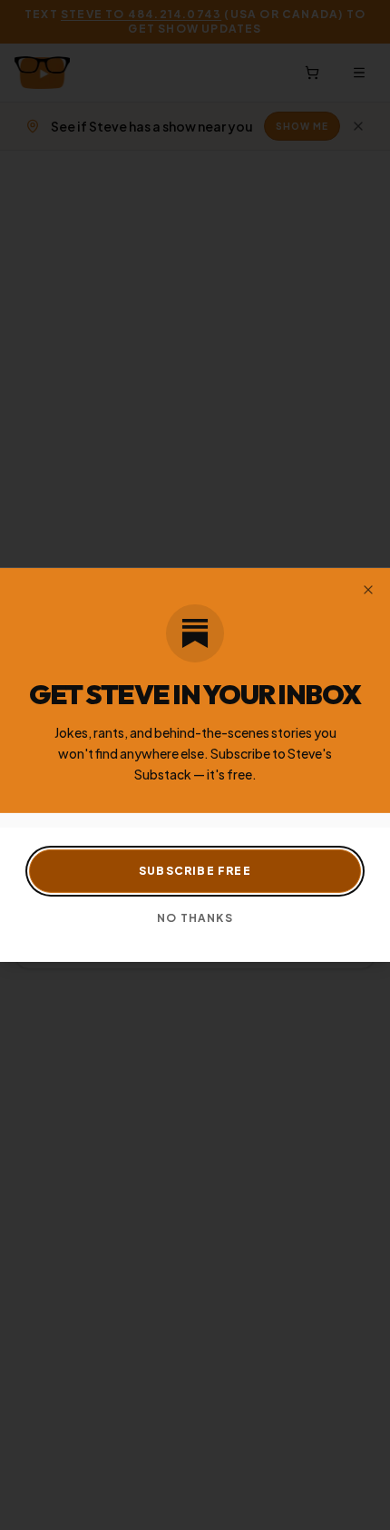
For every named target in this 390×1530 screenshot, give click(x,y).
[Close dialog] (368, 590)
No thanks (195, 918)
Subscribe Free (195, 871)
